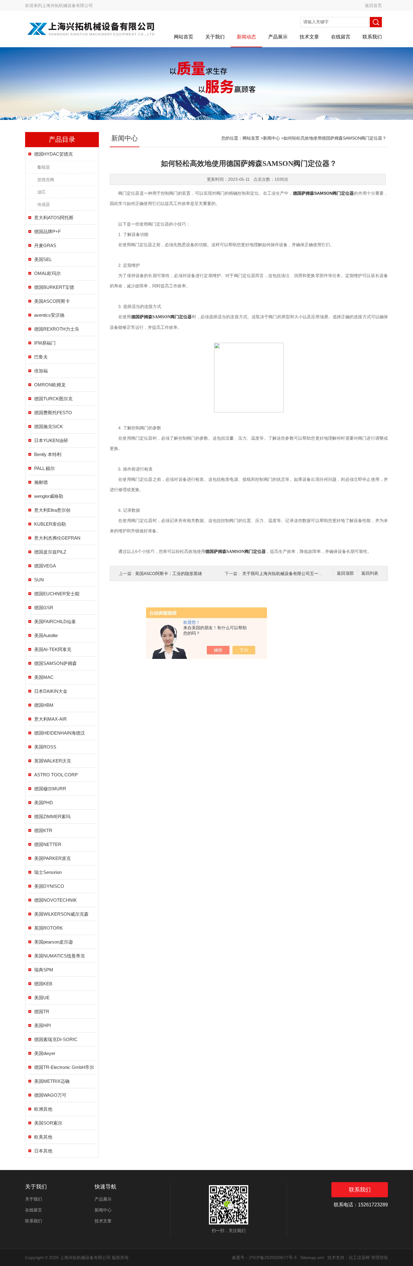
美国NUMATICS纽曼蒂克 (59, 955)
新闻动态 (246, 36)
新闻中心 (271, 138)
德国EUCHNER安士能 (57, 593)
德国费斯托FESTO (53, 412)
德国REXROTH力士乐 (56, 329)
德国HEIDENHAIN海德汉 (59, 732)
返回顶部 (345, 573)
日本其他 (43, 1150)
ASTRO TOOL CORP (56, 774)
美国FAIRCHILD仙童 (55, 621)
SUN (39, 579)
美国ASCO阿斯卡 (52, 301)
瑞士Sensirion (48, 872)
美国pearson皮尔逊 (53, 941)
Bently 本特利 (47, 454)
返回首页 (373, 5)
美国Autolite (46, 635)
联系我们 (372, 36)
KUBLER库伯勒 (50, 524)
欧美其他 (43, 1136)
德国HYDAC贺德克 (53, 154)
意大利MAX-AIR (50, 719)
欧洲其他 (43, 1109)
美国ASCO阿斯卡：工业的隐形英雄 (168, 573)
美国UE (42, 997)
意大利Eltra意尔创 (52, 510)
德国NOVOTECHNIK (55, 900)
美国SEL (43, 259)
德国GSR (43, 607)
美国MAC (44, 677)
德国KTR (43, 830)
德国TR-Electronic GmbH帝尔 (64, 1067)
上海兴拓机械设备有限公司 (67, 5)
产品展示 (278, 36)
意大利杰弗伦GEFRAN (57, 537)
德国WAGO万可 (50, 1095)
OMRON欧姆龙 (50, 384)
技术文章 (309, 36)
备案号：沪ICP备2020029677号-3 (264, 1257)
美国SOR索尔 (48, 1123)
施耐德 (41, 482)
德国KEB (43, 983)
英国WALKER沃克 (52, 760)
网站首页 (183, 36)
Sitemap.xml (312, 1257)
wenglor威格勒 (48, 496)
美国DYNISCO (49, 886)
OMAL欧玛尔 (47, 273)
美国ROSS (45, 746)
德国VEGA (45, 565)
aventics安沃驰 (49, 315)
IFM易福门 (45, 342)
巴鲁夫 (41, 356)
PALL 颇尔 (44, 468)
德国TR (41, 1011)
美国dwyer (44, 1053)
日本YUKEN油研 (51, 440)
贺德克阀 (45, 179)
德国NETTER (47, 844)
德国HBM (44, 705)
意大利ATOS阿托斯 (53, 217)
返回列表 (369, 573)
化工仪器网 (359, 1257)
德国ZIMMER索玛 (52, 816)
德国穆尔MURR (50, 788)
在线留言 (340, 36)
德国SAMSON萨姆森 (55, 663)
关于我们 (215, 36)
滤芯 (41, 192)
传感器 (43, 204)
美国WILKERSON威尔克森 (61, 914)
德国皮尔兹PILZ (50, 551)
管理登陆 (379, 1257)
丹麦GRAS (45, 245)
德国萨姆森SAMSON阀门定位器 (323, 193)
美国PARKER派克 (52, 858)
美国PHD (43, 802)
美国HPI (42, 1025)
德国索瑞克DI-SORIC (55, 1039)
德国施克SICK (48, 426)
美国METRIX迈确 (52, 1081)
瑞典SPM (43, 969)
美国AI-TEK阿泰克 (52, 649)
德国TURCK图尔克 (53, 398)
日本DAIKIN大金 (50, 691)
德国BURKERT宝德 (54, 287)
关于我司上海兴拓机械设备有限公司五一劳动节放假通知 (295, 573)
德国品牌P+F (47, 231)
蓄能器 (43, 167)
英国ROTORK (48, 927)
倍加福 (41, 370)
